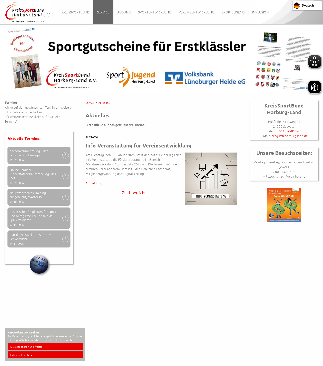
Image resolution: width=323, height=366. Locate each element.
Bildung (124, 12)
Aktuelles (104, 102)
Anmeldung (94, 183)
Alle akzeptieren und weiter (26, 346)
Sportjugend (233, 12)
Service (103, 12)
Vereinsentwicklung (196, 12)
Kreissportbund (76, 12)
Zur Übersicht (134, 192)
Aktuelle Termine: (23, 138)
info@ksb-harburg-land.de (289, 136)
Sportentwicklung (154, 12)
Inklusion (260, 12)
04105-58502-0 (290, 131)
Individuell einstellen (22, 355)
